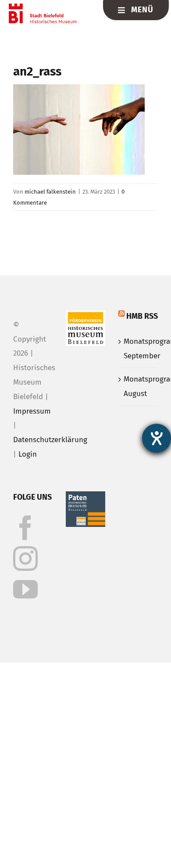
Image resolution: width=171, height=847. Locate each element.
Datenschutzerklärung (50, 439)
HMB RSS (142, 316)
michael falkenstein (50, 191)
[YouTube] (25, 589)
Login (27, 454)
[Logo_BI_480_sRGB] (42, 7)
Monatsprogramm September (138, 348)
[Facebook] (25, 527)
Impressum (32, 411)
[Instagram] (25, 558)
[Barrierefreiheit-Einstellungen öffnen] (156, 438)
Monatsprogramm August (138, 386)
